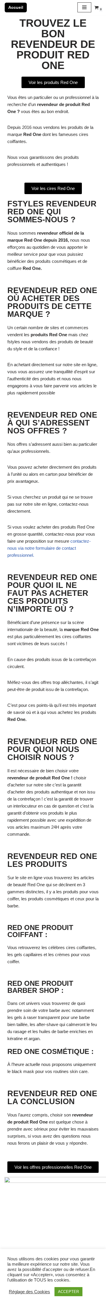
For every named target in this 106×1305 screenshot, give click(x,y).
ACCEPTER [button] (68, 1291)
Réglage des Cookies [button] (29, 1291)
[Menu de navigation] (84, 7)
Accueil (15, 7)
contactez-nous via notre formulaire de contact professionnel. (49, 548)
